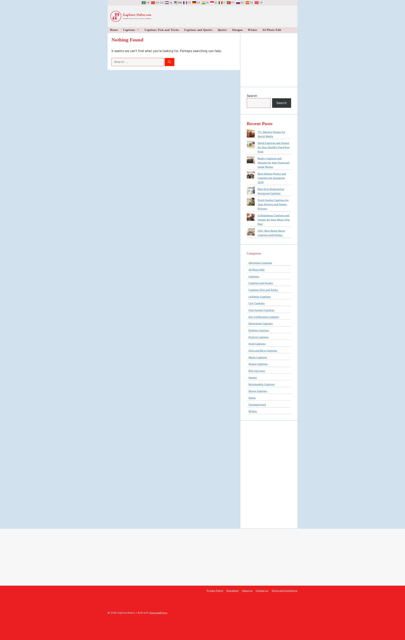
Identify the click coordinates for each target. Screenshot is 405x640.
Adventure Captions (260, 262)
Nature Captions (258, 364)
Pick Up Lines (257, 370)
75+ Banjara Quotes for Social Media (271, 134)
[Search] (169, 62)
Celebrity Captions (260, 296)
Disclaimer (232, 590)
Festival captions (258, 337)
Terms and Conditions (284, 590)
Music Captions (258, 357)
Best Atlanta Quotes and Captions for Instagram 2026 (272, 178)
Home (114, 29)
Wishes (252, 29)
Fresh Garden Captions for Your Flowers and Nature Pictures (273, 204)
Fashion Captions (259, 330)
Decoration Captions (261, 323)
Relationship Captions (262, 384)
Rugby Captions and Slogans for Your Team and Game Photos (273, 162)
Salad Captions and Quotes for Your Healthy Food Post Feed (274, 147)
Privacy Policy (215, 590)
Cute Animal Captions (261, 310)
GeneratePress (158, 612)
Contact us (262, 590)
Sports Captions (258, 391)
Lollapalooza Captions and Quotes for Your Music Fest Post (274, 220)
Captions (129, 29)
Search (252, 96)
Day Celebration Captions (264, 316)
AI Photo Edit (271, 29)
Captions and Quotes (198, 29)
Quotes (222, 29)
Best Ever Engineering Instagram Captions (271, 191)
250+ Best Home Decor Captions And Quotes (271, 233)
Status (252, 397)
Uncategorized (257, 404)
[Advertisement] (258, 15)
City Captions (257, 303)
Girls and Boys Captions (263, 350)
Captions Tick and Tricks (162, 29)
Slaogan (237, 29)
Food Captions (257, 343)
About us (247, 590)
